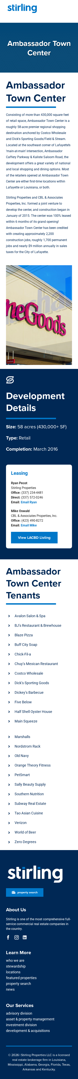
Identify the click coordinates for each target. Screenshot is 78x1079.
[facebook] (8, 937)
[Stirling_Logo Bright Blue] (22, 4)
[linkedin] (25, 937)
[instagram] (16, 937)
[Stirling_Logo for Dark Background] (35, 865)
